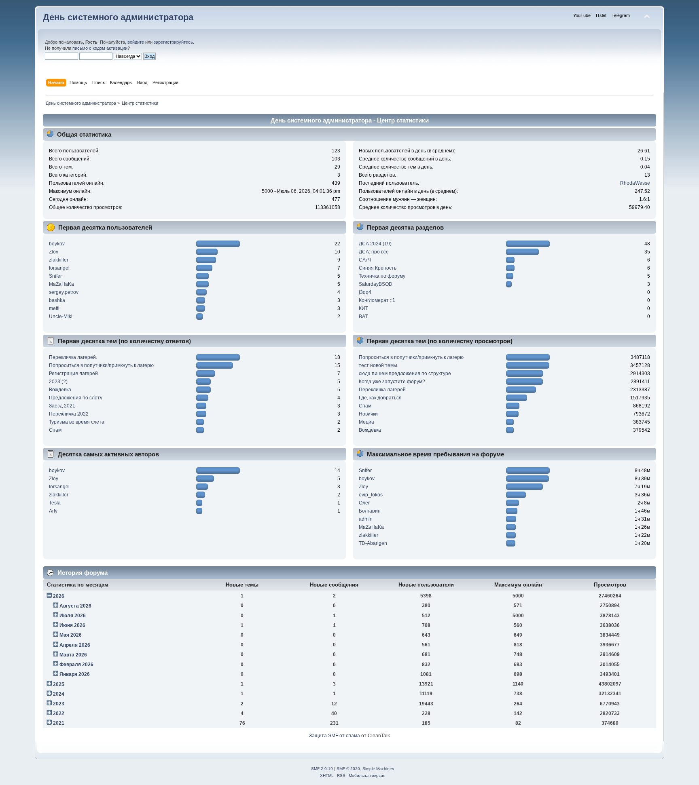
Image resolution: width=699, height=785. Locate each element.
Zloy (53, 252)
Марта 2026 (73, 655)
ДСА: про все (374, 252)
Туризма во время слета (76, 422)
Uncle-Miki (60, 316)
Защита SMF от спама (334, 736)
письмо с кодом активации (99, 48)
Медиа (366, 422)
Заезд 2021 (62, 406)
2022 (58, 713)
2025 (58, 684)
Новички (368, 414)
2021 (58, 723)
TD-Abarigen (373, 543)
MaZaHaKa (61, 284)
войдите (135, 42)
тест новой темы (378, 365)
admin (366, 519)
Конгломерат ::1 (377, 300)
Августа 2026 (75, 606)
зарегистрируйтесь (173, 42)
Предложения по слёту (75, 398)
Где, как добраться (380, 398)
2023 (58, 704)
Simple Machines (378, 768)
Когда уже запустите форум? (392, 381)
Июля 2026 (72, 615)
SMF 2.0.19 (322, 768)
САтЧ (365, 260)
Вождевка (60, 389)
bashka (57, 300)
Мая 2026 (70, 635)
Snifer (55, 276)
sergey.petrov (63, 292)
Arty (53, 511)
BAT (363, 316)
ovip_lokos (371, 495)
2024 (58, 694)
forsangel (59, 268)
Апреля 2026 (74, 645)
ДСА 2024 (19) (375, 244)
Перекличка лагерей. (73, 357)
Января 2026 (74, 674)
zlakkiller (58, 260)
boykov (57, 244)
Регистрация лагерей (73, 373)
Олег (364, 503)
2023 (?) (58, 381)
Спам (55, 430)
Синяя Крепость (377, 268)
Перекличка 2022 (69, 414)
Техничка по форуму (382, 276)
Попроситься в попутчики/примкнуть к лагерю (101, 365)
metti (54, 308)
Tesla (55, 503)
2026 (58, 596)
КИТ (363, 308)
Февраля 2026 (76, 664)
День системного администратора (118, 17)
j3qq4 (365, 292)
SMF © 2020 (348, 768)
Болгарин (370, 511)
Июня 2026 (72, 625)
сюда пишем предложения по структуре (405, 373)
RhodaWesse (635, 183)
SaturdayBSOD (375, 284)
